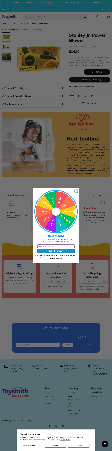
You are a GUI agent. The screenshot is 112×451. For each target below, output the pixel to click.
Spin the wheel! (56, 251)
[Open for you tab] (105, 444)
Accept (55, 445)
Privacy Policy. (65, 440)
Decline (79, 445)
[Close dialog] (76, 191)
